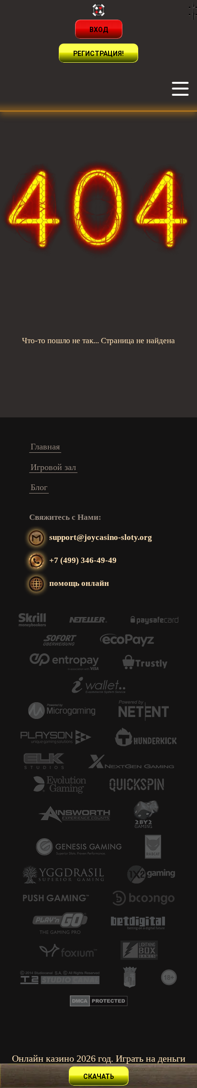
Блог (39, 487)
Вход (98, 30)
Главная (45, 446)
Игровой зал (53, 467)
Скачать (98, 1076)
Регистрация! (98, 53)
